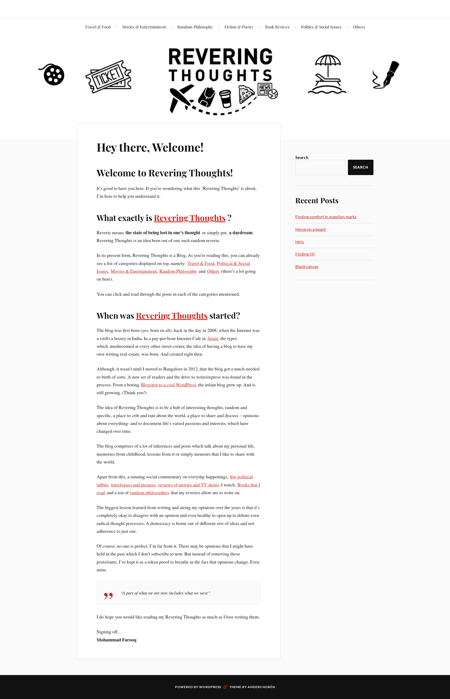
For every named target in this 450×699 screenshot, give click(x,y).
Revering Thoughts (190, 217)
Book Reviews (277, 26)
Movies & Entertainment (144, 26)
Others (359, 26)
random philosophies (149, 492)
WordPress (210, 687)
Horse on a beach (310, 229)
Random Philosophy (195, 26)
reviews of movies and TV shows (189, 484)
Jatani (212, 338)
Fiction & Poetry (239, 26)
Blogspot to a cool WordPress (168, 384)
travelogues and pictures (133, 484)
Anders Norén (261, 687)
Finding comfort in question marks (326, 216)
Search (301, 157)
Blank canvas (306, 266)
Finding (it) (305, 253)
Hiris (299, 241)
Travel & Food (98, 26)
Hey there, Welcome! (150, 146)
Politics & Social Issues (321, 26)
